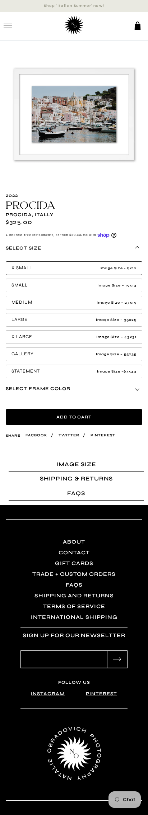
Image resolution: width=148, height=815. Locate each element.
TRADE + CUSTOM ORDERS (74, 574)
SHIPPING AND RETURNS (74, 595)
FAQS (74, 585)
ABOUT (74, 542)
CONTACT (74, 552)
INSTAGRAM (48, 694)
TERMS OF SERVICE (74, 606)
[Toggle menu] (8, 26)
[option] (74, 114)
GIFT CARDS (74, 563)
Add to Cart (74, 417)
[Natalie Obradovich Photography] (74, 34)
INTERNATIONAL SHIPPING (74, 617)
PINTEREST (101, 694)
